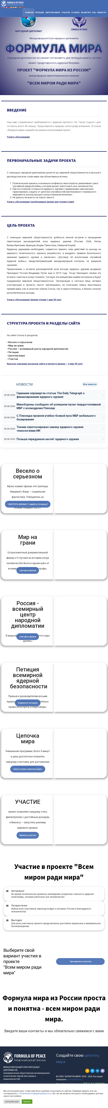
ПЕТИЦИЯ (39, 12)
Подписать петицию (28, 702)
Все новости (89, 384)
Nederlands (16, 7)
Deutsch (9, 7)
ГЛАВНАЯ (29, 12)
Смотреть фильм (27, 570)
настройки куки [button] (12, 1102)
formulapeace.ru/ (75, 1079)
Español (13, 7)
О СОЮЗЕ (75, 12)
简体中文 (22, 7)
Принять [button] (27, 1102)
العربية (20, 7)
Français (7, 7)
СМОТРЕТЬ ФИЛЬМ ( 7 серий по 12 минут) (28, 504)
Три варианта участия (80, 961)
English (4, 7)
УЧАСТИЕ (65, 12)
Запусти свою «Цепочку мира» (27, 769)
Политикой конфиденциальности (35, 1093)
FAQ (94, 12)
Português (18, 7)
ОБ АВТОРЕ (86, 12)
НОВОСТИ (101, 12)
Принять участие (27, 835)
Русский (2, 7)
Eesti (25, 7)
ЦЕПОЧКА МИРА (52, 12)
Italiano (11, 7)
